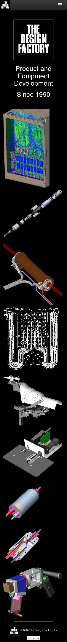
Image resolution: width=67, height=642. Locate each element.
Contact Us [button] (33, 638)
